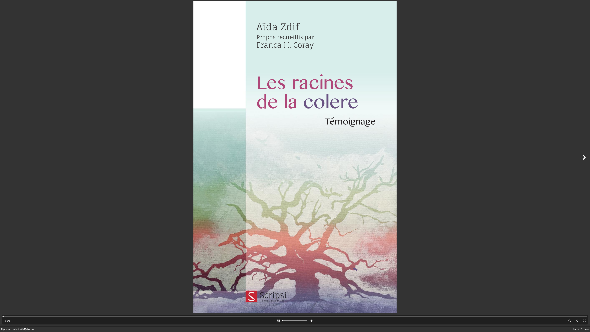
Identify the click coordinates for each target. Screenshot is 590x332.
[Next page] (584, 163)
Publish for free (581, 329)
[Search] (570, 321)
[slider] (295, 320)
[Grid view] (278, 321)
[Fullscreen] (584, 321)
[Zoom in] (312, 321)
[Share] (577, 321)
